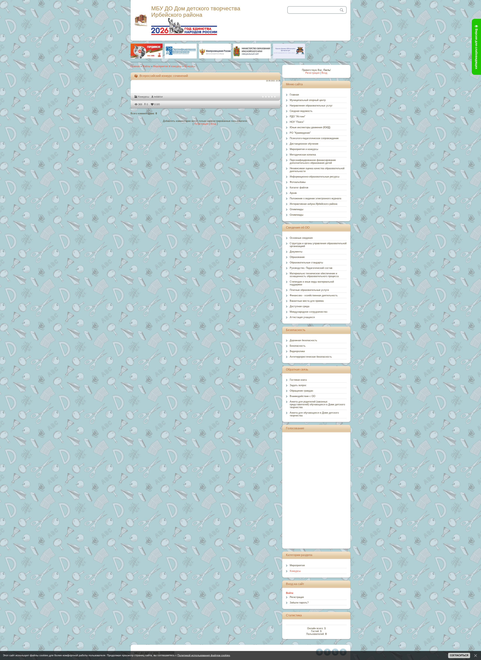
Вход (213, 123)
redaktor (158, 96)
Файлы (146, 66)
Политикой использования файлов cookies (203, 655)
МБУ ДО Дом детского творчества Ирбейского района (195, 11)
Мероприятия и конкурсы (167, 66)
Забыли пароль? (299, 602)
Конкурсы (189, 66)
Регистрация (201, 123)
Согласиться (459, 655)
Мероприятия (297, 565)
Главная (135, 66)
